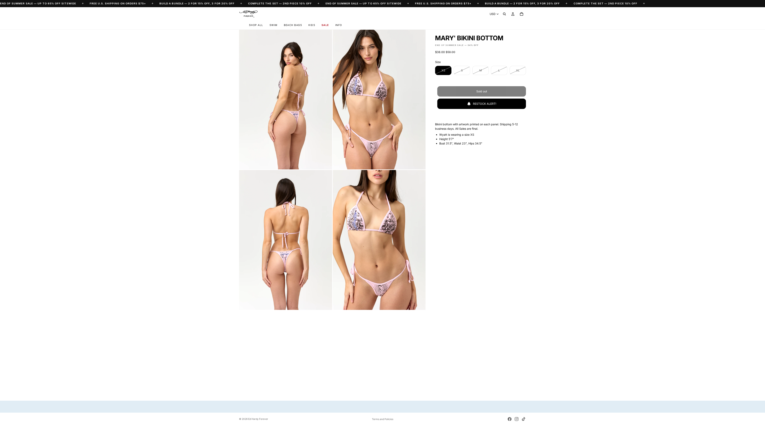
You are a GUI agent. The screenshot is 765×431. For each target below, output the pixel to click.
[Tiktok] (523, 419)
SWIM (274, 25)
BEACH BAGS (293, 25)
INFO (338, 25)
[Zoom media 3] (285, 240)
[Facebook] (509, 419)
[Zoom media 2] (379, 99)
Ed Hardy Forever (258, 418)
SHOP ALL (256, 25)
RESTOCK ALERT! (484, 103)
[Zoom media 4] (379, 240)
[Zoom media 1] (285, 99)
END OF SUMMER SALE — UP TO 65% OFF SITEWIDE (38, 3)
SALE (325, 25)
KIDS (311, 25)
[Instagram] (516, 419)
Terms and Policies (382, 419)
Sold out (481, 91)
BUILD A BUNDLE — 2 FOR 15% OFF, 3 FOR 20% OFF (196, 3)
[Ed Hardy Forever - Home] (248, 14)
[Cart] (521, 14)
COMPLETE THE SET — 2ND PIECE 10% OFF (280, 3)
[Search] (504, 14)
